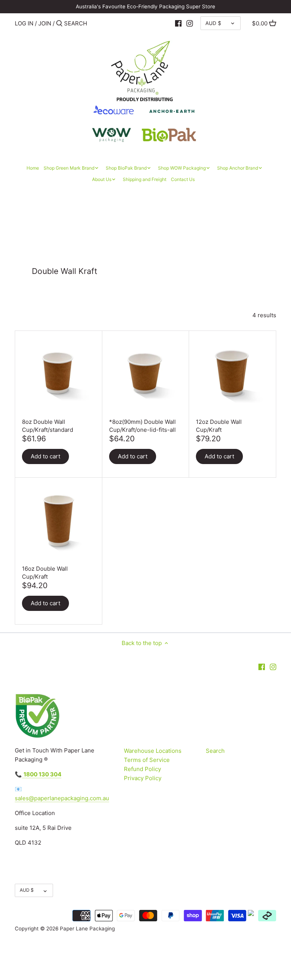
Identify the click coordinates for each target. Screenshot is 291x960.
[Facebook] (178, 23)
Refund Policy (142, 769)
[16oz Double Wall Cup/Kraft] (58, 522)
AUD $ (213, 23)
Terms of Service (147, 759)
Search (215, 750)
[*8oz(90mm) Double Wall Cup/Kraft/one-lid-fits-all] (145, 375)
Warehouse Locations (152, 750)
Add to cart (45, 456)
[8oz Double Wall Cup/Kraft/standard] (58, 375)
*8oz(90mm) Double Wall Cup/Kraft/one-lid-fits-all (142, 425)
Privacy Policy (142, 778)
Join (44, 23)
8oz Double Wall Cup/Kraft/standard (47, 425)
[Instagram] (189, 23)
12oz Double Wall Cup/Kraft (219, 425)
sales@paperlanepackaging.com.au (62, 798)
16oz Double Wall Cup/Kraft (45, 572)
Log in (24, 23)
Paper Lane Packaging (87, 928)
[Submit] (59, 23)
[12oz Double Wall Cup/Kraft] (232, 375)
